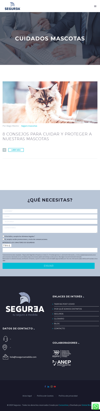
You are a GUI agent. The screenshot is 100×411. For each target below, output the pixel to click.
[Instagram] (52, 387)
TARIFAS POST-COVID (64, 304)
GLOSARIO (59, 319)
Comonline (63, 405)
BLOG (57, 323)
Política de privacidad (68, 396)
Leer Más (16, 150)
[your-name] (50, 211)
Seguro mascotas (29, 125)
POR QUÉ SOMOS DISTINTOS (68, 309)
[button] (4, 150)
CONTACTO (59, 328)
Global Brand (87, 405)
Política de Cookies (45, 396)
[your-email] (50, 216)
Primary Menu (95, 6)
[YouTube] (55, 387)
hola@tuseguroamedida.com (23, 357)
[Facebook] (45, 387)
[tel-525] (50, 221)
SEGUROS (58, 314)
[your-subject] (50, 229)
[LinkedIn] (48, 387)
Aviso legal (27, 396)
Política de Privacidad (88, 258)
